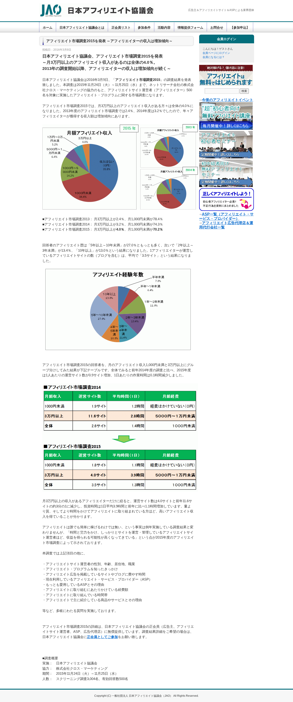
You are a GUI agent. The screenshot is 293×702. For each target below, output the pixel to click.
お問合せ (216, 27)
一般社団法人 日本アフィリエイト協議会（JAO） (142, 695)
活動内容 (164, 27)
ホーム (47, 27)
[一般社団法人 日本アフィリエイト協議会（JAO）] (94, 10)
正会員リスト (121, 27)
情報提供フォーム (190, 27)
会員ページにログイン (216, 53)
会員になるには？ (214, 57)
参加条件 (144, 27)
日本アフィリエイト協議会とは (82, 27)
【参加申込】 (240, 27)
